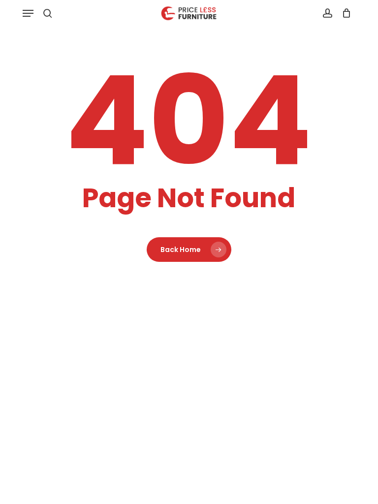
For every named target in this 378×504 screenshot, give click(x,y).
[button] (28, 13)
